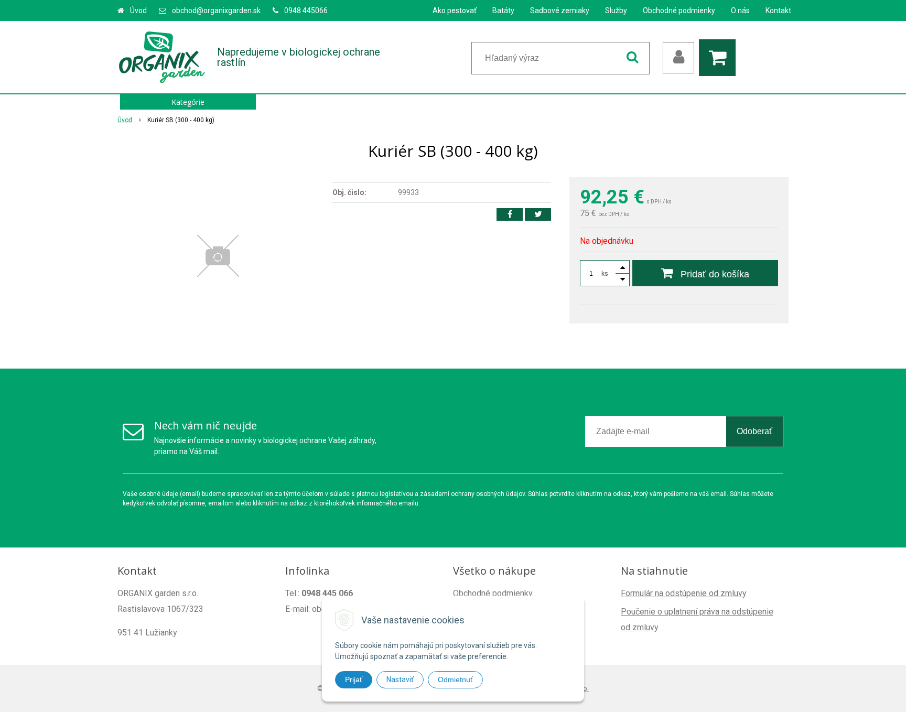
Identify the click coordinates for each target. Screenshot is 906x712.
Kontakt (778, 10)
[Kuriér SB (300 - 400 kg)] (218, 256)
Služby (616, 10)
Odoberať (754, 431)
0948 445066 (306, 10)
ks (604, 273)
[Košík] (720, 57)
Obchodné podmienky (679, 10)
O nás (740, 10)
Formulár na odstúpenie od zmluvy (684, 593)
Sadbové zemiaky (559, 10)
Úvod (138, 10)
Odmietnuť (455, 679)
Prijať (353, 679)
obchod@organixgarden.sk (216, 10)
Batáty (503, 10)
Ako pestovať (455, 10)
